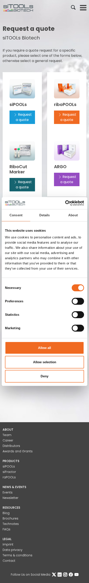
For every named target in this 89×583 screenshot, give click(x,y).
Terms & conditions (17, 555)
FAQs (6, 529)
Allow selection (44, 362)
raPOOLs (9, 477)
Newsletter (10, 498)
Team (7, 435)
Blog (6, 513)
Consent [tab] (16, 215)
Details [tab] (44, 215)
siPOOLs (9, 466)
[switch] (78, 301)
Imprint (8, 544)
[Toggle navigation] (83, 8)
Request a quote (24, 117)
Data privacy (12, 550)
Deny (44, 376)
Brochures (10, 518)
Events (8, 492)
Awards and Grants (18, 451)
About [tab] (73, 215)
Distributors (11, 446)
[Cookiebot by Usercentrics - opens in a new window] (65, 203)
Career (8, 440)
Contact (9, 561)
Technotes (11, 524)
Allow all (44, 348)
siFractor (9, 472)
